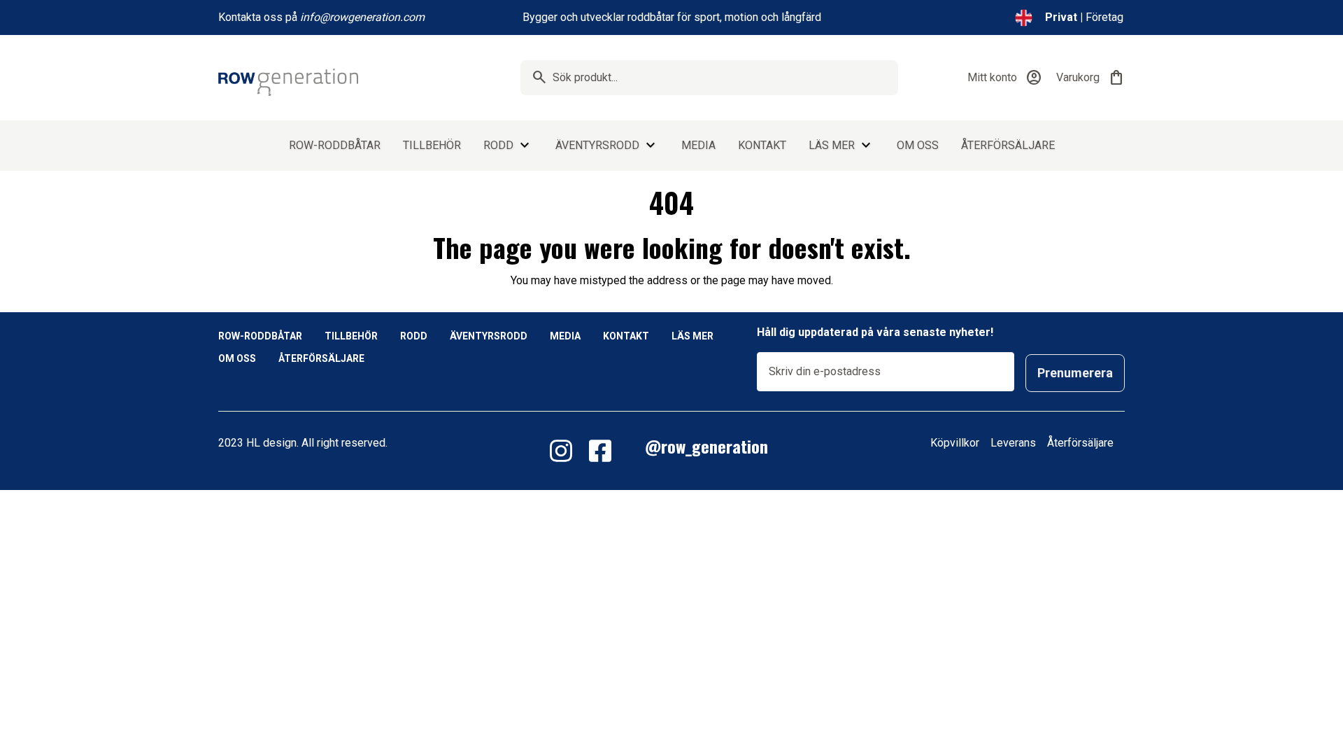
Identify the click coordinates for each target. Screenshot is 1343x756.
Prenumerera (1075, 372)
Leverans (1014, 442)
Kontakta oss (250, 17)
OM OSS (918, 145)
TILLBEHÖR (432, 145)
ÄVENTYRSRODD (597, 145)
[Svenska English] (1023, 17)
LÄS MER (832, 145)
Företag (1104, 17)
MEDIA (698, 145)
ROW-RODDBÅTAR (335, 145)
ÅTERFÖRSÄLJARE (1008, 145)
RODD (498, 145)
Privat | (1064, 17)
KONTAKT (762, 145)
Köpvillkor (954, 442)
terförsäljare (1084, 442)
